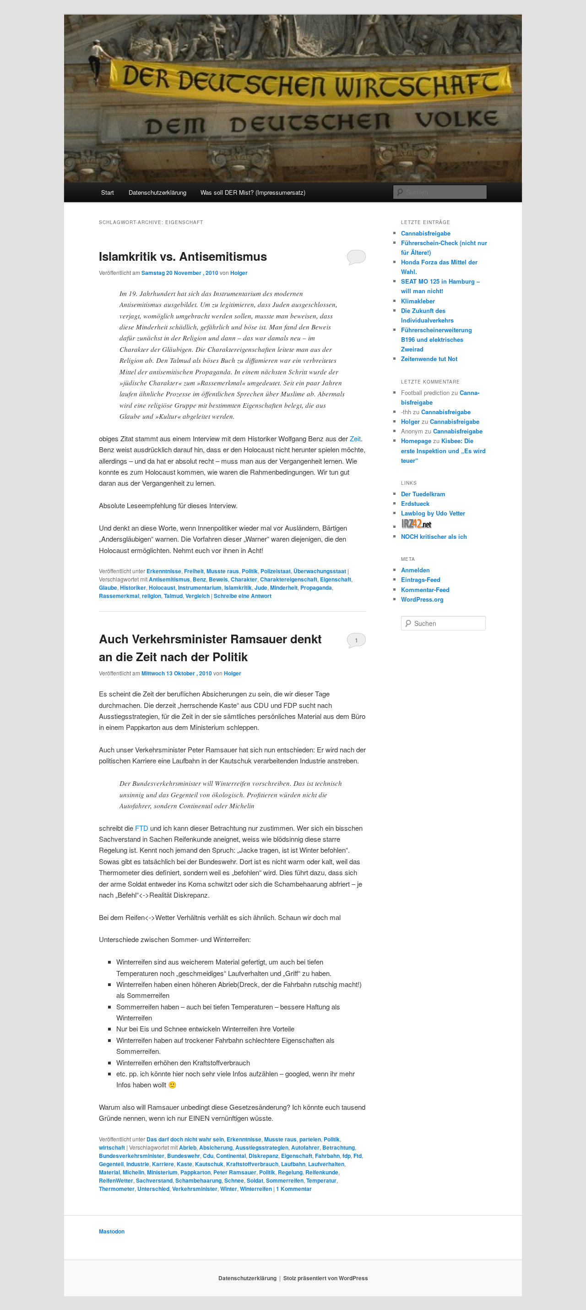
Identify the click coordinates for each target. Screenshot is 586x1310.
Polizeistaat (275, 571)
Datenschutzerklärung (157, 192)
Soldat (255, 1180)
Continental (231, 1155)
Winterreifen (256, 1188)
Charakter (244, 579)
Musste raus (222, 571)
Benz (199, 579)
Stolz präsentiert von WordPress (325, 1278)
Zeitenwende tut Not (429, 358)
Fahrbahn (327, 1155)
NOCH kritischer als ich (434, 536)
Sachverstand (154, 1180)
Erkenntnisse (163, 571)
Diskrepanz (263, 1155)
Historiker (133, 587)
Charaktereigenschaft (288, 579)
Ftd (357, 1155)
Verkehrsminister (194, 1188)
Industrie (137, 1164)
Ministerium (162, 1172)
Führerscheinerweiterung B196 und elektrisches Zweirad (436, 339)
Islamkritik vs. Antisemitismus (183, 255)
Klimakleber (418, 300)
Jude (261, 587)
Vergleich (197, 596)
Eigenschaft (335, 579)
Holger (239, 273)
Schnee (234, 1180)
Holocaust (162, 587)
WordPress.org (422, 599)
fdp (346, 1155)
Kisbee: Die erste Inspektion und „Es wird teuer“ (443, 450)
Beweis (218, 579)
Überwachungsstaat (319, 571)
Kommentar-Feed (425, 589)
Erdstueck (415, 503)
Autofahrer (305, 1147)
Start (107, 192)
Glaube (108, 587)
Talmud (173, 596)
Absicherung (216, 1147)
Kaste (184, 1164)
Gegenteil (111, 1164)
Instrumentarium (200, 587)
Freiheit (194, 571)
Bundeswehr (183, 1155)
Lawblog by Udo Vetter (433, 513)
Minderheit (284, 587)
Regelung (290, 1172)
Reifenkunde (321, 1172)
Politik (250, 571)
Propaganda (316, 587)
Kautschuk (209, 1164)
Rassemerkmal (119, 596)
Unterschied (153, 1188)
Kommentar (294, 1188)
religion (151, 596)
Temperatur (321, 1180)
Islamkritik (238, 587)
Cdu (208, 1155)
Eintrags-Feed (420, 579)
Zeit (355, 438)
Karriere (163, 1164)
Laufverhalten (326, 1164)
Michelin (133, 1172)
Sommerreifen (285, 1180)
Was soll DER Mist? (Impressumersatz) (253, 192)
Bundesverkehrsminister (131, 1155)
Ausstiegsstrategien (261, 1147)
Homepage (416, 440)
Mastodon (112, 1231)
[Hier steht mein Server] (417, 526)
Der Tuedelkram (423, 493)
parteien (310, 1139)
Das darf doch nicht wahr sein (185, 1139)
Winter (228, 1188)
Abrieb (187, 1147)
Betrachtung (338, 1147)
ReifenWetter (116, 1180)
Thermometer (117, 1188)
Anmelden (415, 569)
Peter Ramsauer (234, 1172)
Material (109, 1172)
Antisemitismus (169, 579)
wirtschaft (112, 1147)
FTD (141, 828)
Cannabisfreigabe (425, 233)
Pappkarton (195, 1172)
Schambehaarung (198, 1180)
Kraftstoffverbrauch (252, 1164)
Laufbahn (293, 1164)
